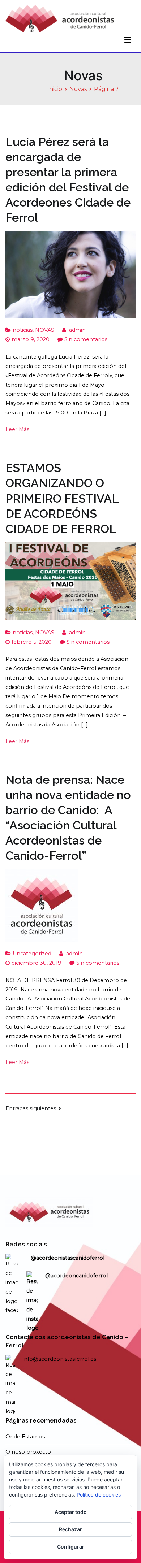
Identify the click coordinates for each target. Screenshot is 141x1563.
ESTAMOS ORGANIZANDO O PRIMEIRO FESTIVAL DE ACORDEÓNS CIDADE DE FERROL (62, 498)
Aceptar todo (71, 1512)
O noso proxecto (28, 1452)
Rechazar (70, 1529)
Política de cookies (99, 1495)
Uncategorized (32, 953)
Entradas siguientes (30, 1108)
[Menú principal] (127, 40)
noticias (23, 330)
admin (77, 330)
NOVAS (44, 330)
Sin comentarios (85, 339)
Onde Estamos (25, 1436)
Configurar (70, 1547)
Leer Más (17, 429)
